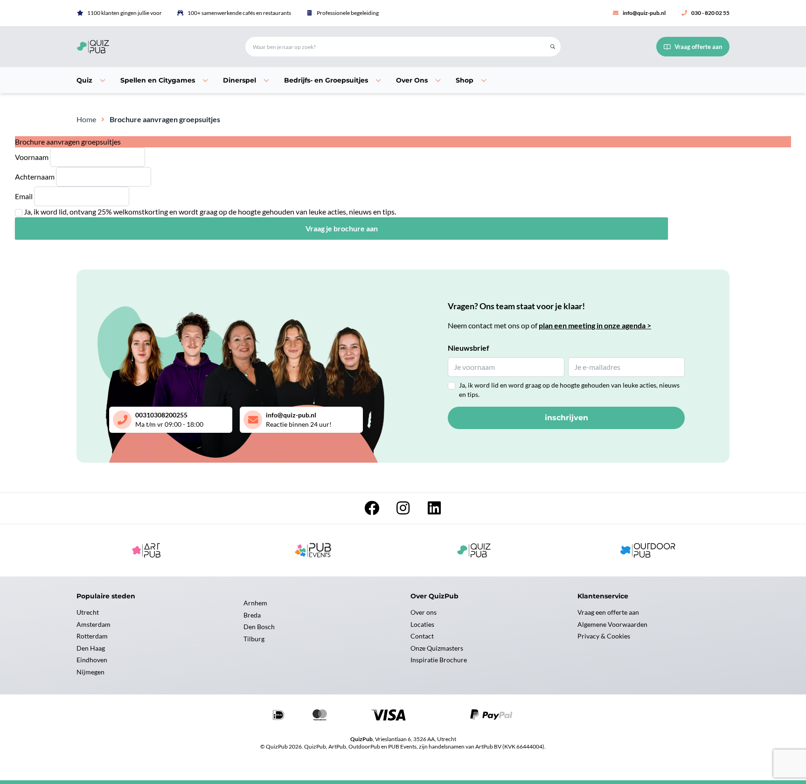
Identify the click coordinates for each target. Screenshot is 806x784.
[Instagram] (403, 510)
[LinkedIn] (434, 510)
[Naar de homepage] (149, 46)
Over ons (423, 612)
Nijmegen (90, 672)
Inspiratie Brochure (438, 660)
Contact (422, 636)
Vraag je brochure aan (342, 228)
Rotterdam (92, 636)
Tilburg (253, 639)
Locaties (422, 624)
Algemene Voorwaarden (612, 624)
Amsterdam (93, 624)
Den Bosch (259, 627)
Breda (252, 615)
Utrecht (87, 612)
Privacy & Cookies (603, 636)
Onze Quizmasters (436, 648)
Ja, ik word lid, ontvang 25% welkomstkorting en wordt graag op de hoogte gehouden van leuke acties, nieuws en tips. (210, 211)
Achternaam (35, 176)
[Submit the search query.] (552, 46)
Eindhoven (91, 660)
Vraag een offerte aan (608, 612)
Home (86, 119)
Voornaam (32, 157)
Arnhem (255, 603)
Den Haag (90, 648)
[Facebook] (372, 510)
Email (24, 196)
